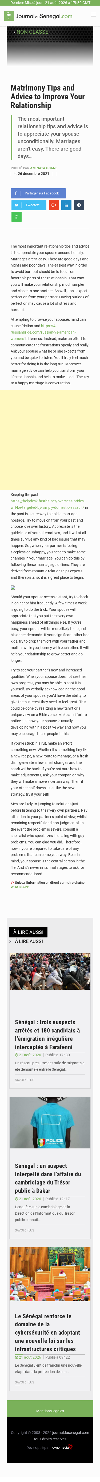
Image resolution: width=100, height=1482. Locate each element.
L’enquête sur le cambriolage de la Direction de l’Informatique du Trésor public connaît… (45, 1213)
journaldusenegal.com (70, 1432)
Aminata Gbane (43, 168)
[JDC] (38, 15)
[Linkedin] (66, 205)
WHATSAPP (20, 887)
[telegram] (79, 205)
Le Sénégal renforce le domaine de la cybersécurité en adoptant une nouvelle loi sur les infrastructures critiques (47, 1332)
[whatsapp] (16, 217)
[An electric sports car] (50, 980)
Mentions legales (50, 1411)
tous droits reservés (50, 1439)
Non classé (32, 32)
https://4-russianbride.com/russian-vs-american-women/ (43, 332)
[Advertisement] (50, 440)
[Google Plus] (54, 205)
